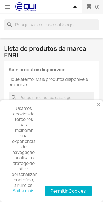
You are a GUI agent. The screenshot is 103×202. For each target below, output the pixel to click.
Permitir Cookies (68, 191)
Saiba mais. (24, 191)
